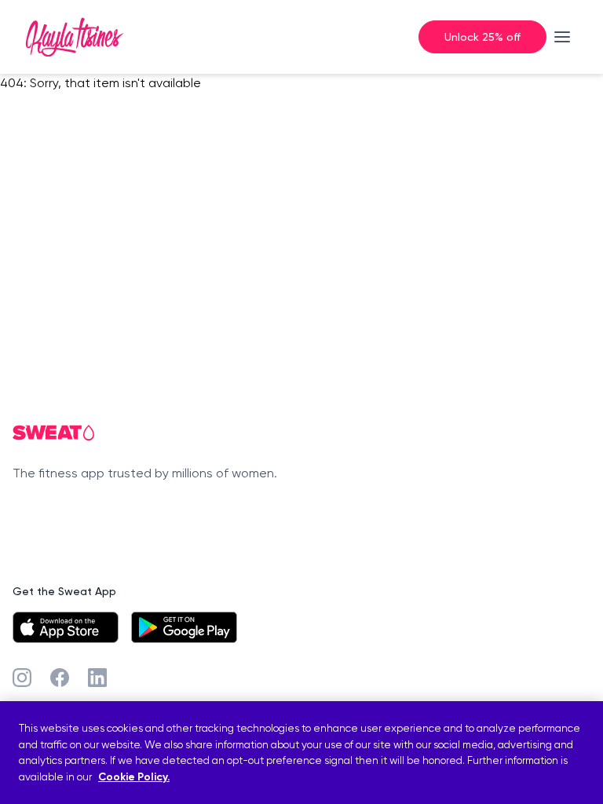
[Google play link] (184, 627)
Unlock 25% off (482, 36)
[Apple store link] (66, 627)
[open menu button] (562, 37)
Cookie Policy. (134, 777)
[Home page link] (74, 37)
